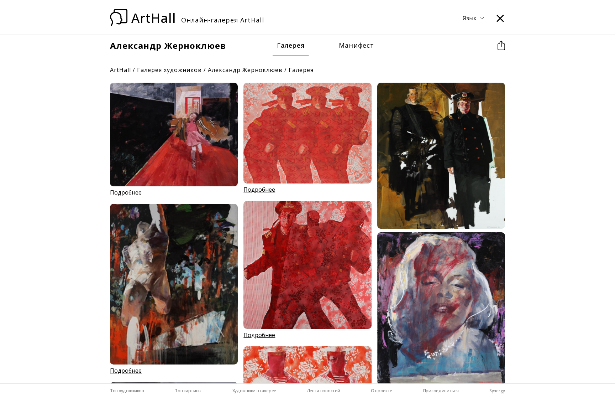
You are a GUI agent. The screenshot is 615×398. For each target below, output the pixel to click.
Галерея (291, 45)
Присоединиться (441, 391)
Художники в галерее (254, 391)
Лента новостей (323, 391)
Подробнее (126, 192)
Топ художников (127, 391)
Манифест (356, 45)
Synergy (497, 391)
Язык (470, 18)
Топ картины (188, 391)
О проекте (381, 391)
